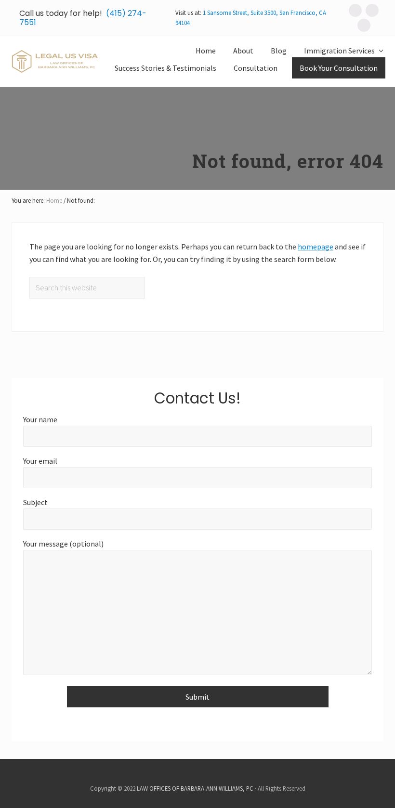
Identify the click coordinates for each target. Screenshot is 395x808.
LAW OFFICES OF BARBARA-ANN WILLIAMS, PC (195, 788)
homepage (315, 246)
